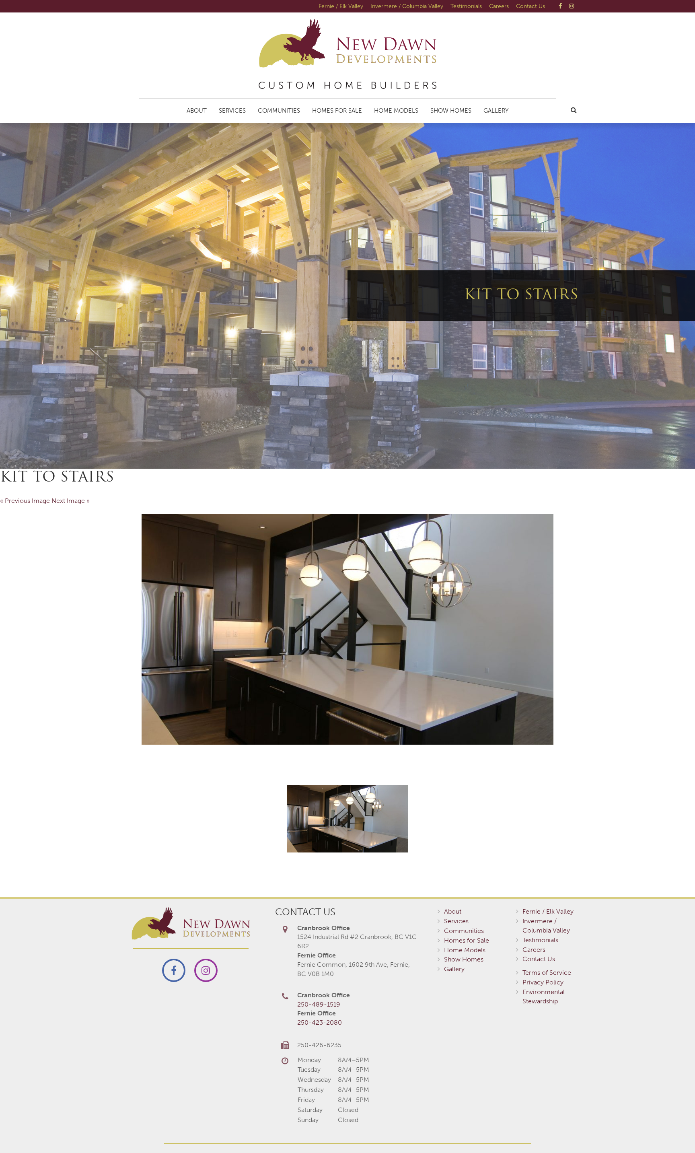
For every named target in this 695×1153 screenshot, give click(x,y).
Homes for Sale (337, 110)
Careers (499, 6)
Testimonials (466, 6)
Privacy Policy (542, 982)
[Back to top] (672, 1130)
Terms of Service (546, 972)
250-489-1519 (318, 1004)
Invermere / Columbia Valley (406, 6)
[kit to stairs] (347, 629)
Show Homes (450, 110)
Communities (279, 110)
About (197, 110)
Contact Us (530, 6)
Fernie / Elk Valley (341, 6)
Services (232, 110)
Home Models (396, 110)
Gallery (496, 110)
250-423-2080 (319, 1022)
